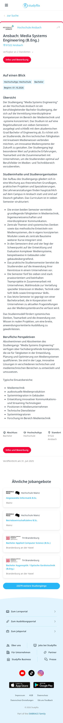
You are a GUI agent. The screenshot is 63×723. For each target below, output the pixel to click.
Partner (52, 652)
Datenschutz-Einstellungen (22, 700)
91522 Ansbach (14, 45)
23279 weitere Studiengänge (31, 585)
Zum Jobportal (18, 631)
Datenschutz (42, 695)
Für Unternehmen (20, 652)
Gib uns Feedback (45, 700)
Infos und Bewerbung (17, 59)
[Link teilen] (57, 27)
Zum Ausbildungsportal (23, 621)
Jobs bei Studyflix (47, 645)
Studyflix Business (21, 659)
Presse (52, 659)
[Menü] (6, 5)
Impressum (20, 695)
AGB (31, 695)
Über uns (16, 645)
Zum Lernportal (19, 611)
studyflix (34, 5)
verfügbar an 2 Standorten (17, 51)
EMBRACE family (37, 713)
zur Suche (13, 15)
